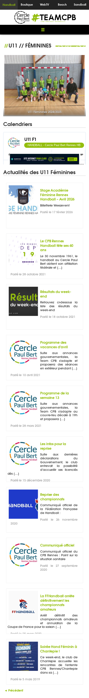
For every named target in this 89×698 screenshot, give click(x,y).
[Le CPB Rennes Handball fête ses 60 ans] (23, 265)
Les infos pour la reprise (53, 445)
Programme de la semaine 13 (54, 395)
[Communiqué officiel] (23, 569)
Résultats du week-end (55, 293)
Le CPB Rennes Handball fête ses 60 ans (56, 245)
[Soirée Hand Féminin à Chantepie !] (23, 671)
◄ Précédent (13, 690)
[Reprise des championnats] (23, 519)
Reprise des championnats (52, 496)
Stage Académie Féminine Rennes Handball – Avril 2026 (57, 194)
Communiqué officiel (57, 545)
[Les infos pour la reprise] (23, 468)
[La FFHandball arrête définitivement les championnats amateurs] (23, 620)
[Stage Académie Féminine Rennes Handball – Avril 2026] (23, 215)
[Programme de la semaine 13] (23, 417)
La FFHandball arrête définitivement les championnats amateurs (57, 602)
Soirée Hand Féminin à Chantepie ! (58, 648)
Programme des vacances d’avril (54, 344)
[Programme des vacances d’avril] (23, 367)
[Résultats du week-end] (23, 316)
